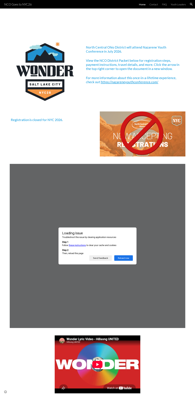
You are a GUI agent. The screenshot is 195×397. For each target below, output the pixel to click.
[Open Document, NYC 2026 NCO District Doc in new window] (180, 168)
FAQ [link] (164, 4)
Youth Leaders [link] (178, 4)
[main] (135, 62)
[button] (191, 4)
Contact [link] (153, 4)
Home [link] (142, 4)
